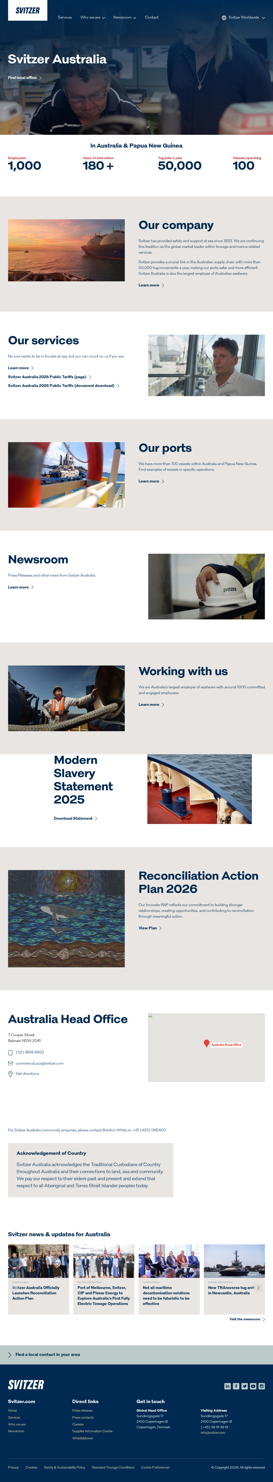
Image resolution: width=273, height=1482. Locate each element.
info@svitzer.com (213, 1433)
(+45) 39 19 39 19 (214, 1427)
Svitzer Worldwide (244, 18)
